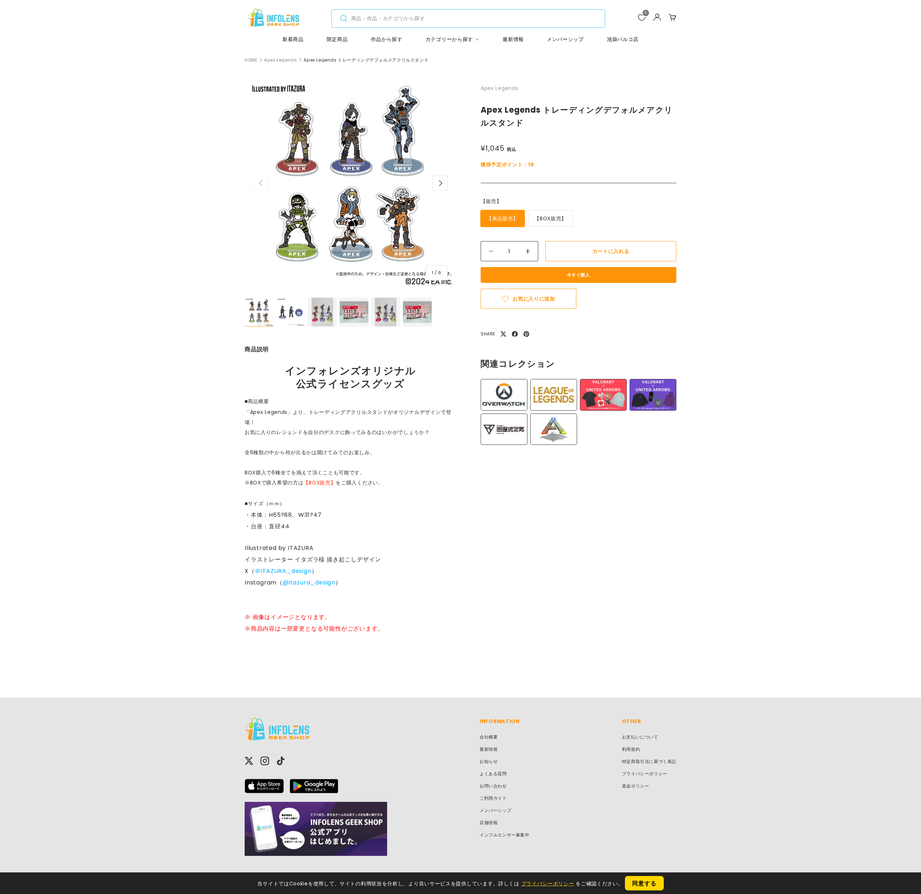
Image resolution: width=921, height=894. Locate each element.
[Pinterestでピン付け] (526, 334)
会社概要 (489, 737)
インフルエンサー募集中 (505, 835)
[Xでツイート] (503, 334)
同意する (644, 883)
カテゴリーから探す (449, 39)
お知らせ (489, 761)
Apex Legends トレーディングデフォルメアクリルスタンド (366, 60)
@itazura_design (309, 582)
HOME (251, 60)
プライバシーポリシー (644, 774)
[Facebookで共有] (515, 334)
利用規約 (631, 749)
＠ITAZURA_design (283, 571)
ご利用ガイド (493, 798)
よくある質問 (493, 774)
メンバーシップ (565, 39)
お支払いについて (640, 737)
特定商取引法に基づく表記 (649, 761)
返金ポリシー (635, 786)
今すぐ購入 (578, 275)
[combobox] (468, 18)
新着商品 (293, 39)
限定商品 (337, 39)
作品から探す (387, 39)
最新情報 (513, 39)
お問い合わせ (493, 786)
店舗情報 (489, 823)
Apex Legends (280, 60)
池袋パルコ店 (623, 39)
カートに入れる (611, 251)
